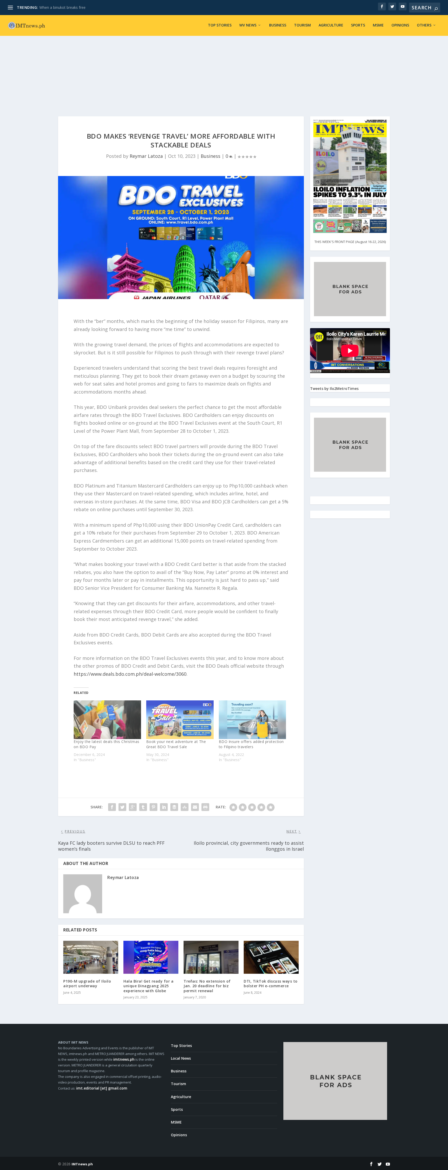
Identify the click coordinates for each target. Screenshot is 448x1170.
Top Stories (220, 25)
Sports (358, 25)
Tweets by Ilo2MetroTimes (334, 388)
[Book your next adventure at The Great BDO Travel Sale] (180, 719)
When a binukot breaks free (62, 7)
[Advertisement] (224, 69)
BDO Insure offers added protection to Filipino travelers (251, 744)
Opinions (400, 25)
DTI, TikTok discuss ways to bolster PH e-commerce (271, 983)
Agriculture (331, 25)
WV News (247, 25)
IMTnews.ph (82, 1164)
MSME (378, 25)
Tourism (302, 25)
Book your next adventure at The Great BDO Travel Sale (176, 744)
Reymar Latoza (146, 156)
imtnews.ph (124, 1059)
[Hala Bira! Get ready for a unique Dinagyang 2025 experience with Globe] (150, 957)
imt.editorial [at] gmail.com (101, 1088)
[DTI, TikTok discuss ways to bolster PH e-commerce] (271, 957)
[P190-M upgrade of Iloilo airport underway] (90, 957)
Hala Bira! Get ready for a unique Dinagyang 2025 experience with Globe (148, 986)
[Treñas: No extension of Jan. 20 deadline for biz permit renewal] (211, 957)
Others (424, 25)
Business (277, 25)
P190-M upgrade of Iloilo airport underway (87, 983)
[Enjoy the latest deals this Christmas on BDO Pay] (107, 719)
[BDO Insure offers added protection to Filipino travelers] (252, 719)
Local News (181, 1058)
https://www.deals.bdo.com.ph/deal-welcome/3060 (130, 674)
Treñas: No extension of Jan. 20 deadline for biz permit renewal (207, 986)
